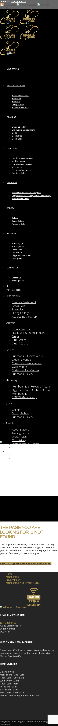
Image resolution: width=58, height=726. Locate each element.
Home (9, 573)
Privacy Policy (13, 579)
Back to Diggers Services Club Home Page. (25, 563)
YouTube (32, 4)
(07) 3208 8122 (18, 1)
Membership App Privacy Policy (22, 582)
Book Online (10, 4)
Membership (12, 576)
